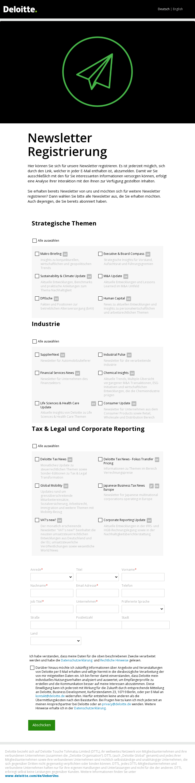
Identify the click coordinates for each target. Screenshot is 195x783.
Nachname (38, 586)
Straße (35, 618)
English (178, 9)
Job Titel (36, 602)
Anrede (35, 570)
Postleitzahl (84, 618)
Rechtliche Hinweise (114, 660)
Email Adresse (86, 586)
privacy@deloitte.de (116, 704)
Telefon (127, 586)
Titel (79, 570)
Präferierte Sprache (136, 602)
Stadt (125, 618)
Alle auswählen (48, 240)
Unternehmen (86, 602)
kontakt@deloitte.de (50, 696)
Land (34, 634)
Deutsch (164, 9)
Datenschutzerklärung (76, 660)
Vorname (128, 570)
